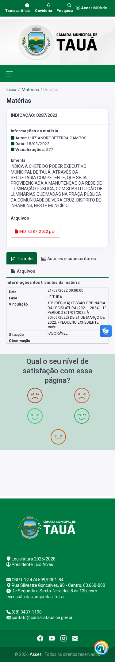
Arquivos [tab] (26, 271)
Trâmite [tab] (25, 258)
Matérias (30, 89)
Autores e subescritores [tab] (71, 258)
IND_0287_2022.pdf (37, 231)
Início (11, 89)
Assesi (36, 654)
